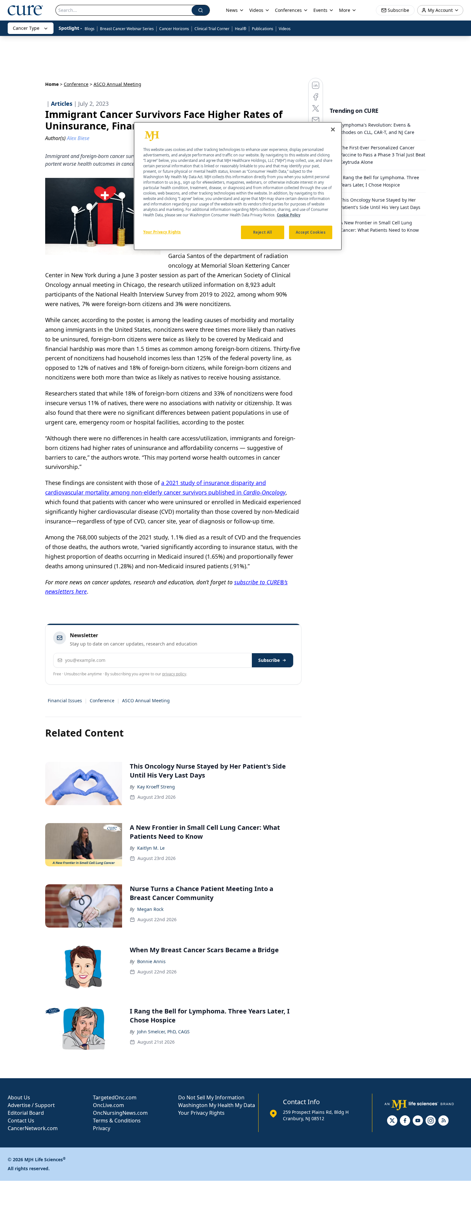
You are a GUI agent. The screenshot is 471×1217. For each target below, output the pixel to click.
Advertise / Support (31, 1105)
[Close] (333, 129)
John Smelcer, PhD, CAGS (163, 1032)
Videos (285, 28)
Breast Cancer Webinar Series (127, 28)
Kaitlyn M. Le (151, 848)
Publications (262, 28)
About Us (19, 1097)
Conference (76, 84)
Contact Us (21, 1120)
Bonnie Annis (151, 961)
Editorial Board (26, 1112)
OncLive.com (108, 1105)
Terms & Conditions (117, 1120)
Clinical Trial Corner (211, 28)
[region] (238, 186)
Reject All (262, 232)
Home (52, 84)
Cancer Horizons (174, 28)
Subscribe (269, 660)
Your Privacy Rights (201, 1112)
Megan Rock (150, 909)
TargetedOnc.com (114, 1097)
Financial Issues (65, 700)
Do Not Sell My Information (211, 1097)
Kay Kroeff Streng (156, 787)
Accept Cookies (311, 232)
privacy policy (174, 674)
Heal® (240, 28)
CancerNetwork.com (33, 1128)
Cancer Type (26, 28)
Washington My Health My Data (216, 1105)
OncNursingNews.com (120, 1112)
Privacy (101, 1128)
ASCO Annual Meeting (146, 700)
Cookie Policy (288, 215)
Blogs (90, 28)
